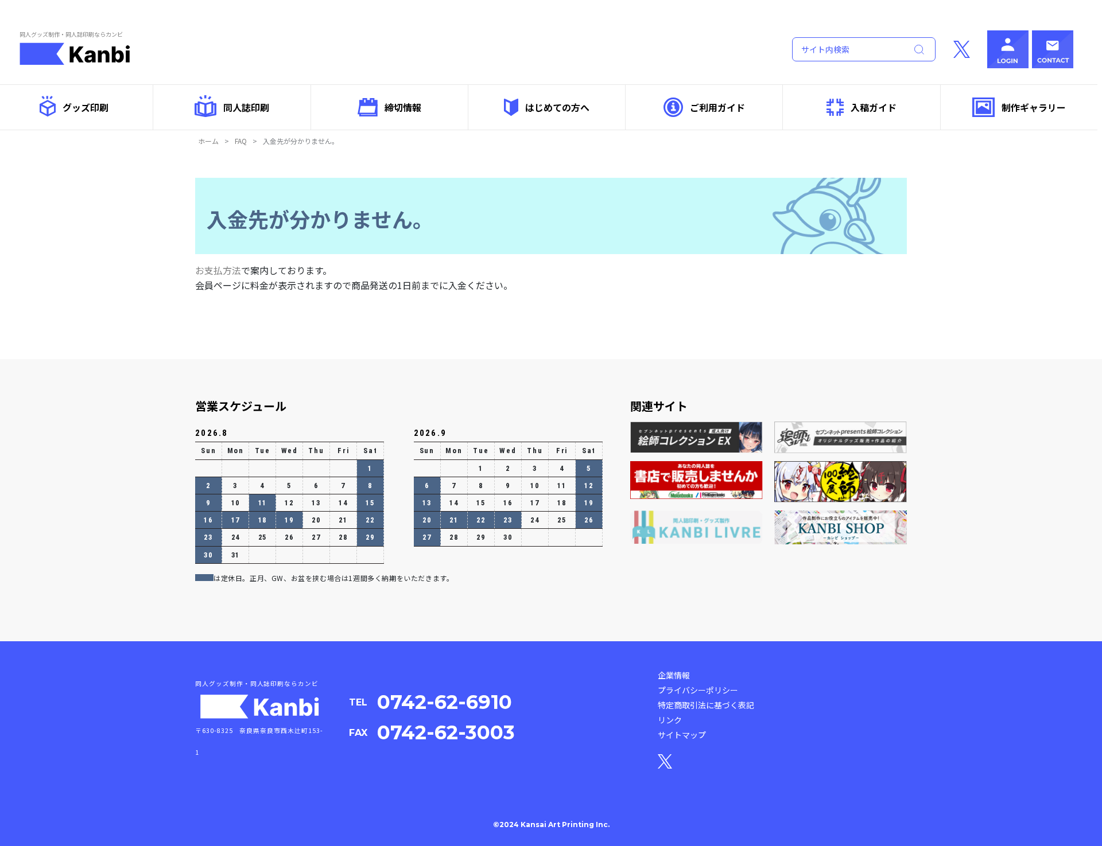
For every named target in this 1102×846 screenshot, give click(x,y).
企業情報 (674, 675)
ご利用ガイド (717, 107)
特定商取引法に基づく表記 (706, 705)
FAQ (241, 141)
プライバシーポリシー (698, 690)
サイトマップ (682, 734)
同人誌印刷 (246, 107)
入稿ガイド (874, 107)
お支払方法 (218, 270)
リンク (670, 720)
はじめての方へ (557, 107)
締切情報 (403, 107)
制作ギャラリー (1034, 107)
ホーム (208, 141)
